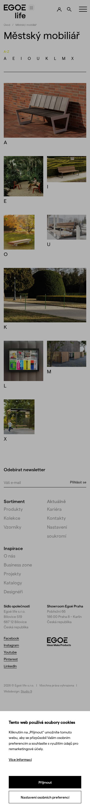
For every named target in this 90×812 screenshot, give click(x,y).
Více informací (20, 759)
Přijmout (45, 782)
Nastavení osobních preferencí (45, 797)
